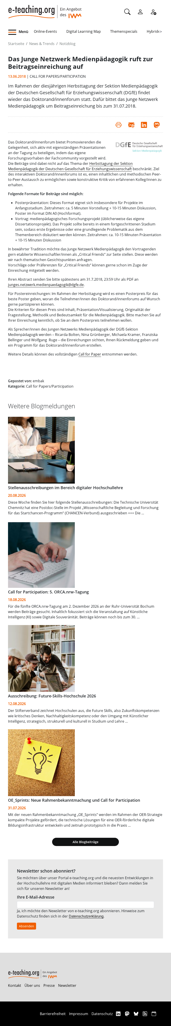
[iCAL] (154, 1014)
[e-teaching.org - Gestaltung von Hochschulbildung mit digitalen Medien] (44, 9)
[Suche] (127, 11)
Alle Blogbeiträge (85, 842)
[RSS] (145, 1014)
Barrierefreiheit (53, 1013)
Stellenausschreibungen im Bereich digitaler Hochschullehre (65, 487)
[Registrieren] (153, 11)
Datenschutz (102, 1013)
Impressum (78, 1013)
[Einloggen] (140, 11)
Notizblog (67, 43)
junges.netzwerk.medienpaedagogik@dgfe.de (46, 284)
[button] (21, 32)
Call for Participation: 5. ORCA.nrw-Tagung (48, 592)
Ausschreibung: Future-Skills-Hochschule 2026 (52, 696)
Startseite (16, 43)
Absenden (26, 926)
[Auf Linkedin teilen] (144, 124)
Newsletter (67, 985)
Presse (49, 985)
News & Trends (42, 43)
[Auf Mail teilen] (131, 124)
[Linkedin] (119, 1014)
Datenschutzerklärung (86, 916)
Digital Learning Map (83, 31)
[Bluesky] (136, 1014)
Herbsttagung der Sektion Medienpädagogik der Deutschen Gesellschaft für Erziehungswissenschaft (70, 166)
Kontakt (14, 985)
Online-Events (45, 31)
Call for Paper (89, 354)
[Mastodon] (127, 1014)
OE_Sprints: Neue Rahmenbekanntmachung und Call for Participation (74, 800)
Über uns (32, 985)
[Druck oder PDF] (118, 124)
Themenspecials (123, 31)
